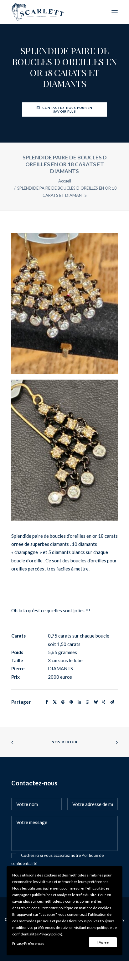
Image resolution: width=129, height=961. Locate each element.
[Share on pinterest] (71, 702)
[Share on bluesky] (95, 702)
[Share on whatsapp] (87, 702)
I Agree (103, 942)
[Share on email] (112, 702)
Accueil (64, 180)
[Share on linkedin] (79, 702)
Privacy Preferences (28, 943)
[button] (114, 12)
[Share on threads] (63, 702)
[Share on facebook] (46, 702)
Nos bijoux (64, 742)
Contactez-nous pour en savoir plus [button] (67, 109)
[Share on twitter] (55, 702)
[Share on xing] (103, 702)
